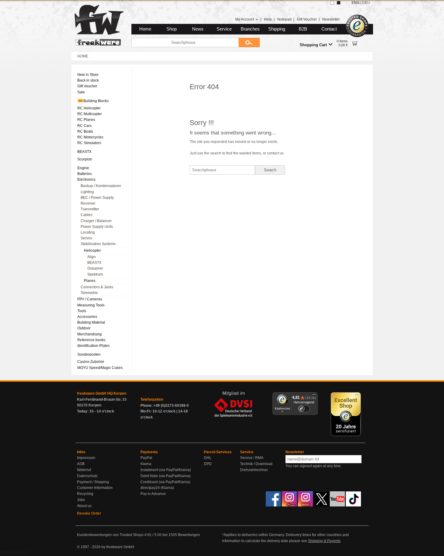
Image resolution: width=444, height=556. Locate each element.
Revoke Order (89, 513)
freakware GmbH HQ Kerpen (101, 393)
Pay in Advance (153, 494)
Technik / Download (256, 464)
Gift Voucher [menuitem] (87, 86)
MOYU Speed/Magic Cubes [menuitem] (100, 368)
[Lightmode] (332, 3)
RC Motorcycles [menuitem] (90, 137)
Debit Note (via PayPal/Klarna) (165, 476)
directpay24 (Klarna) (157, 488)
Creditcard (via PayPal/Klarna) (165, 482)
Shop (171, 29)
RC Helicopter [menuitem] (89, 108)
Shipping (276, 29)
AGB (81, 464)
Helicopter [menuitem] (92, 250)
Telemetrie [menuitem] (89, 293)
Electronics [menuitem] (86, 179)
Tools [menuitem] (81, 311)
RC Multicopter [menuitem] (89, 114)
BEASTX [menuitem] (84, 152)
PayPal (146, 458)
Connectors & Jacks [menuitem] (97, 287)
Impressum (86, 458)
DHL (207, 458)
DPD (208, 464)
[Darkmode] (338, 3)
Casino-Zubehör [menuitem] (90, 362)
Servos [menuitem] (86, 238)
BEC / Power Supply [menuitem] (97, 198)
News (198, 29)
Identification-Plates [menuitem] (93, 346)
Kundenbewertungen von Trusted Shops (110, 535)
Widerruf (84, 470)
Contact (329, 29)
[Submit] (249, 42)
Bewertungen (189, 535)
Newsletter (331, 19)
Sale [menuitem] (81, 92)
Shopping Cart (313, 45)
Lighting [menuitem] (87, 192)
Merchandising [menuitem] (89, 334)
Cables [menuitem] (86, 215)
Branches (250, 29)
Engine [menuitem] (83, 168)
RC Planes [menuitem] (86, 120)
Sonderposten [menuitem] (89, 354)
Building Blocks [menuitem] (96, 101)
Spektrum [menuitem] (95, 274)
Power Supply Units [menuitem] (97, 227)
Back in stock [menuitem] (88, 80)
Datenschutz (87, 476)
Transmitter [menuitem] (90, 209)
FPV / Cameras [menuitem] (89, 299)
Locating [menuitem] (88, 232)
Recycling (85, 494)
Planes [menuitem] (89, 281)
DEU (366, 3)
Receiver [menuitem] (88, 203)
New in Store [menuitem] (87, 75)
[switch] (304, 408)
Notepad (284, 19)
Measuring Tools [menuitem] (91, 305)
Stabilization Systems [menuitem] (98, 244)
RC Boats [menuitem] (85, 131)
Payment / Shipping (93, 482)
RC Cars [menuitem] (84, 126)
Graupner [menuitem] (95, 268)
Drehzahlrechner (254, 470)
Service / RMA (251, 458)
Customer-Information (95, 488)
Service (224, 29)
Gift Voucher (307, 19)
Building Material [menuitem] (91, 322)
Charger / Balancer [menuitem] (96, 221)
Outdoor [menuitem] (84, 328)
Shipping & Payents (324, 541)
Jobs (81, 500)
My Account (244, 19)
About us (84, 506)
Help (268, 19)
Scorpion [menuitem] (84, 159)
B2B (303, 29)
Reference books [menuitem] (91, 340)
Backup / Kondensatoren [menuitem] (101, 186)
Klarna (145, 464)
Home (145, 29)
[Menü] (314, 395)
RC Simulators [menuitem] (89, 143)
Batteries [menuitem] (84, 174)
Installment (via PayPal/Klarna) (165, 470)
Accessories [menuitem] (87, 317)
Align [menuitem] (91, 257)
